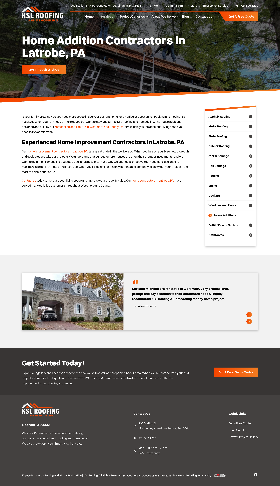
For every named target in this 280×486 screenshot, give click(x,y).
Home (89, 16)
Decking (214, 195)
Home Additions (225, 215)
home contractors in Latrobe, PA (153, 180)
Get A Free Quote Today (236, 372)
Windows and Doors (222, 205)
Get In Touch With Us (44, 69)
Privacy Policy (131, 475)
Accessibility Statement (156, 475)
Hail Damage (217, 166)
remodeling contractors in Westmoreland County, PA (89, 127)
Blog (185, 16)
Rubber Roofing (219, 146)
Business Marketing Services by (192, 475)
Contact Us (204, 16)
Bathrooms (216, 235)
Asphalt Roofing (219, 116)
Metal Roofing (218, 126)
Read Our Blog (238, 430)
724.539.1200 (249, 5)
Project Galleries (132, 16)
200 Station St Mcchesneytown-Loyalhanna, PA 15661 (164, 426)
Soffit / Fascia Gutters (223, 225)
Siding (212, 185)
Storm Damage (218, 156)
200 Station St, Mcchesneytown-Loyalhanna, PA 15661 (106, 5)
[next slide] (249, 321)
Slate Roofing (217, 136)
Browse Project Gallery (243, 437)
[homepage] (43, 21)
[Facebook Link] (255, 475)
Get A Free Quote (241, 16)
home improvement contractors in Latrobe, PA (57, 151)
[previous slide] (249, 315)
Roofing (213, 176)
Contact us (29, 180)
